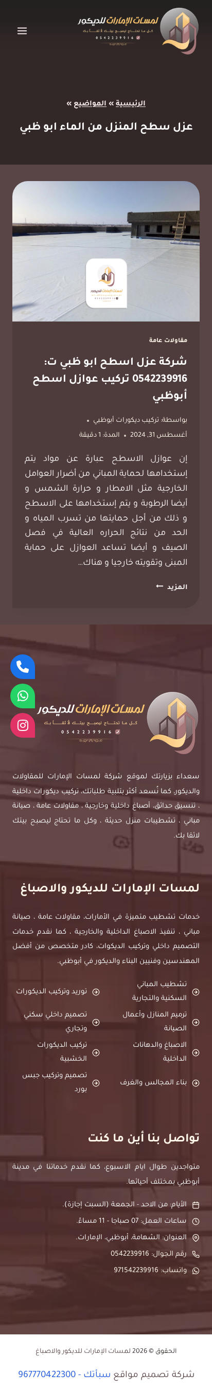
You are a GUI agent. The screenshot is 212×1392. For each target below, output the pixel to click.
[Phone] (22, 666)
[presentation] (106, 251)
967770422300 (47, 1376)
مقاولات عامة (168, 341)
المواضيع (90, 104)
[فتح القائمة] (22, 30)
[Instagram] (22, 725)
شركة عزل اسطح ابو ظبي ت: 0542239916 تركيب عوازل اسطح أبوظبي (109, 380)
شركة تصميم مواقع (154, 1376)
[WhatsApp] (22, 696)
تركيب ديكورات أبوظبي (126, 420)
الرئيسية (131, 104)
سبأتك (97, 1376)
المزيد (171, 588)
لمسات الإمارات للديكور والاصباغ (83, 1351)
